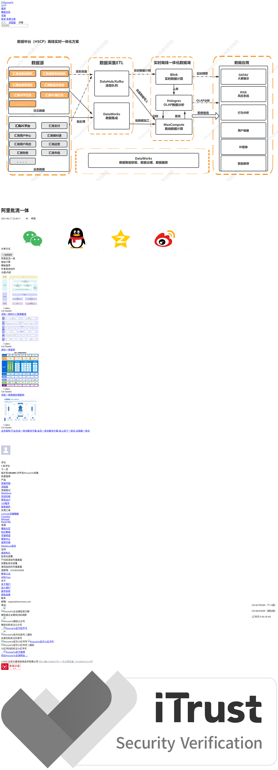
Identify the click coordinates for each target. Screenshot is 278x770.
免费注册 (11, 19)
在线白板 (5, 496)
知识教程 (5, 532)
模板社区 (5, 12)
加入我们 (5, 587)
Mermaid (5, 519)
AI (2, 5)
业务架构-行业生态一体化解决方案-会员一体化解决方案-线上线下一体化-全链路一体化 (45, 431)
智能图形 (5, 507)
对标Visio (6, 577)
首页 (3, 22)
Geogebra (5, 516)
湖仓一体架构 (8, 349)
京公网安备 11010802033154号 (77, 661)
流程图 (12, 22)
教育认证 (5, 574)
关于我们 (5, 584)
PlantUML (6, 522)
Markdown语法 (8, 546)
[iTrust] (139, 767)
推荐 (3, 8)
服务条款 (5, 591)
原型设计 (5, 500)
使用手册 (5, 542)
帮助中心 (5, 539)
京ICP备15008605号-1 (50, 661)
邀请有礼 (5, 553)
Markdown (6, 493)
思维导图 (5, 483)
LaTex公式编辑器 (10, 514)
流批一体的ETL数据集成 (13, 314)
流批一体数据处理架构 (12, 395)
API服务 (5, 503)
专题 (3, 15)
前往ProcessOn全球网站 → (14, 655)
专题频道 (5, 535)
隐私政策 (5, 594)
